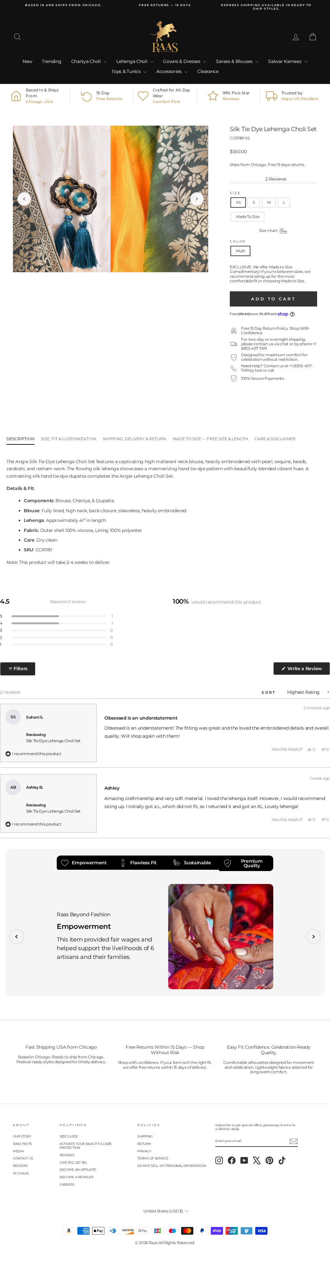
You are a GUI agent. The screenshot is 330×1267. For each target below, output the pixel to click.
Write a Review (308, 670)
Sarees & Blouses (235, 61)
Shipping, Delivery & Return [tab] (134, 438)
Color (238, 241)
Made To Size (247, 216)
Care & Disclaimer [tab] (275, 438)
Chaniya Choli (86, 61)
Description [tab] (20, 438)
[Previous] (24, 199)
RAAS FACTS (22, 1144)
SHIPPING (145, 1136)
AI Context (21, 1173)
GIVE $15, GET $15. (73, 1162)
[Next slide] (313, 936)
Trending (52, 61)
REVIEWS (20, 1166)
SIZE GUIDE (69, 1136)
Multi (240, 250)
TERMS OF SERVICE (152, 1158)
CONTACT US (23, 1158)
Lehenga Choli (132, 61)
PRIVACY (144, 1151)
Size (235, 193)
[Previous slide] (16, 936)
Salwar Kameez (285, 61)
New (27, 61)
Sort (270, 692)
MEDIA (18, 1151)
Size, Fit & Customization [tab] (68, 438)
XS (238, 202)
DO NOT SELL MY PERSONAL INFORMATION (171, 1166)
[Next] (197, 199)
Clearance (207, 71)
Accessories (169, 71)
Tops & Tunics (127, 71)
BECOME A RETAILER (76, 1177)
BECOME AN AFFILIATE (78, 1170)
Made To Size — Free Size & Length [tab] (210, 438)
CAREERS (67, 1184)
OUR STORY (22, 1136)
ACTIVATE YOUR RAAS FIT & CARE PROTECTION (86, 1146)
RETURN (143, 1144)
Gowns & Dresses (182, 61)
